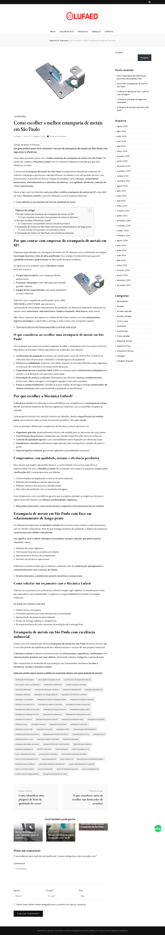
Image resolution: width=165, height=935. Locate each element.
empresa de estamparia (23, 689)
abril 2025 (121, 201)
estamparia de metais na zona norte (78, 704)
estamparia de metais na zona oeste (27, 709)
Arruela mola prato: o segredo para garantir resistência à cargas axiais (49, 575)
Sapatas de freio (124, 346)
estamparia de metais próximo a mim (78, 714)
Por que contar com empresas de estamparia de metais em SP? (45, 214)
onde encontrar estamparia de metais (74, 754)
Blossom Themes (98, 931)
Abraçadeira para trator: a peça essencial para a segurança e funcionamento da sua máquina (60, 506)
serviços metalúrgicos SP (90, 769)
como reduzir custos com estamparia (27, 684)
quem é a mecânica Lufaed (24, 769)
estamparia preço (99, 734)
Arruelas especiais (124, 311)
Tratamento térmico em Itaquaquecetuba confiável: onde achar (46, 327)
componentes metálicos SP (53, 684)
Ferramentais (122, 331)
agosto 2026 (122, 126)
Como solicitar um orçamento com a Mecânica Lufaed (43, 230)
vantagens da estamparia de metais (55, 774)
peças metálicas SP (67, 759)
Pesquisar (119, 52)
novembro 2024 (124, 225)
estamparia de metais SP (23, 719)
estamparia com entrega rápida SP (46, 694)
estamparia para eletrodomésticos (84, 729)
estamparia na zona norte (78, 724)
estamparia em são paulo (96, 719)
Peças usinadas (123, 336)
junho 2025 (121, 196)
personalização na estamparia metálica (90, 759)
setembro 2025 (123, 181)
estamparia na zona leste (58, 724)
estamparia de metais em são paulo (82, 699)
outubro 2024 (123, 230)
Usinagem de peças (125, 361)
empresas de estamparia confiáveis (46, 689)
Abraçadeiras (122, 301)
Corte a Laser (122, 321)
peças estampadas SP (49, 759)
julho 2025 (121, 191)
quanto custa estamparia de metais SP (81, 764)
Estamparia (20, 116)
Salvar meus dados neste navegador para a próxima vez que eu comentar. (51, 904)
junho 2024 (121, 250)
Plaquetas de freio (124, 341)
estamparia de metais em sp (24, 704)
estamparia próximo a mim (24, 739)
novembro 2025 (124, 171)
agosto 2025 (122, 186)
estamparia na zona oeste (23, 729)
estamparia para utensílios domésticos (55, 734)
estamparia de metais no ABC (80, 709)
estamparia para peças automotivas (27, 734)
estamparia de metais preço (52, 714)
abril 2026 (121, 146)
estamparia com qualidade (24, 699)
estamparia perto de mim (80, 734)
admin (19, 136)
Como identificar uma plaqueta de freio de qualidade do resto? (46, 202)
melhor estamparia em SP (80, 749)
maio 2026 (121, 141)
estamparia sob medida (70, 739)
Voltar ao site (67, 32)
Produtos (83, 32)
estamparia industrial (38, 724)
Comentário (19, 863)
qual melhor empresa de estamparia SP (52, 764)
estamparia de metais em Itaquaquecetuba (51, 699)
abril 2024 (121, 260)
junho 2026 (121, 136)
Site (81, 890)
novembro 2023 (123, 285)
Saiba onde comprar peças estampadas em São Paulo (92, 825)
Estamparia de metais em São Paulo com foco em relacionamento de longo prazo (54, 226)
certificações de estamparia (24, 680)
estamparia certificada (22, 694)
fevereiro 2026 (123, 156)
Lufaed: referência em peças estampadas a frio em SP (60, 836)
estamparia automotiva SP (93, 689)
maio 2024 (121, 255)
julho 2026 (121, 131)
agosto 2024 (122, 240)
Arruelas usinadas (124, 316)
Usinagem (121, 356)
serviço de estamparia (45, 769)
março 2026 (122, 151)
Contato (109, 32)
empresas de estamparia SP (72, 689)
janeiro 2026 (122, 161)
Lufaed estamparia (61, 749)
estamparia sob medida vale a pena (27, 744)
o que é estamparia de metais (25, 754)
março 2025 (122, 206)
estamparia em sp (21, 724)
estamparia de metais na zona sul (55, 709)
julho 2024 (121, 245)
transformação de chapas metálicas (27, 774)
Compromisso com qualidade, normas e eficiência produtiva (45, 223)
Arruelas (120, 306)
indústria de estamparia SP (24, 749)
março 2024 (122, 265)
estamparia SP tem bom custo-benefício (56, 744)
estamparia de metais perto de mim (27, 714)
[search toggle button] (149, 2)
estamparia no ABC (62, 729)
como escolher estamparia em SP (49, 680)
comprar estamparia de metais (76, 684)
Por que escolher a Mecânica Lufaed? (34, 220)
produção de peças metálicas (25, 764)
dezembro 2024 (124, 220)
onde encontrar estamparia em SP (26, 759)
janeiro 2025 (122, 216)
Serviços (96, 32)
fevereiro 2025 (123, 211)
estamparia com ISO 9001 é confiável (73, 694)
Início (53, 32)
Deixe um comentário (58, 136)
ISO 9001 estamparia (44, 749)
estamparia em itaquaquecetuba (72, 719)
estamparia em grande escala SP (46, 719)
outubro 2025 (123, 176)
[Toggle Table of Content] (88, 210)
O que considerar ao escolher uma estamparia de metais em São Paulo (49, 217)
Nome (17, 890)
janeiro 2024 (122, 275)
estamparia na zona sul (44, 729)
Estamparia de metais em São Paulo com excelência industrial (45, 233)
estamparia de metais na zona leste (50, 704)
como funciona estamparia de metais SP (77, 680)
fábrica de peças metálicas (82, 744)
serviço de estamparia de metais (67, 769)
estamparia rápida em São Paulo (48, 739)
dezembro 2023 (123, 280)
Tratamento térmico (125, 351)
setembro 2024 (123, 235)
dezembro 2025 (124, 166)
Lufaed (56, 931)
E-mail (49, 890)
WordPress (124, 931)
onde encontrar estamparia (48, 754)
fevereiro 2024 (123, 270)
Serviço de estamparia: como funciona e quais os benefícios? (26, 835)
